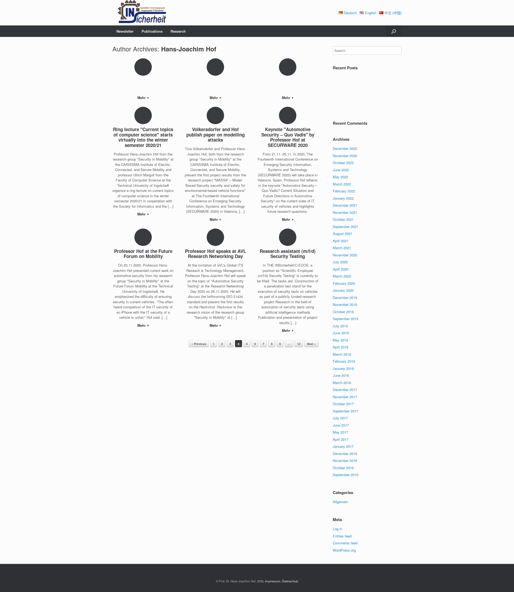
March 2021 (342, 247)
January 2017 (343, 446)
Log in (337, 528)
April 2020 (340, 269)
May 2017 (340, 432)
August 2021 (342, 233)
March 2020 (342, 276)
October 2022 (343, 162)
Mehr (142, 97)
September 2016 (345, 474)
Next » (311, 344)
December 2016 (345, 453)
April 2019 (340, 347)
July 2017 (340, 417)
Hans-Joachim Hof (188, 48)
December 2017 (345, 389)
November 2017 (345, 396)
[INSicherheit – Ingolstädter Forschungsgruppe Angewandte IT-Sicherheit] (139, 12)
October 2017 (343, 403)
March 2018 (342, 382)
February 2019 (344, 361)
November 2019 (345, 304)
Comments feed (345, 542)
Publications (152, 31)
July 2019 (340, 325)
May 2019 (340, 340)
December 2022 (345, 148)
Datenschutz (290, 581)
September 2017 (345, 410)
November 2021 (345, 212)
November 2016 (345, 460)
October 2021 (343, 219)
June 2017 (341, 425)
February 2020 (344, 283)
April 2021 (340, 240)
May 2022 (340, 176)
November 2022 (345, 155)
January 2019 (343, 368)
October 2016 (343, 467)
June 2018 (341, 375)
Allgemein (340, 501)
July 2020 (340, 261)
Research (178, 31)
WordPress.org (344, 550)
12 (298, 344)
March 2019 (342, 354)
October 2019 (343, 311)
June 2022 (341, 169)
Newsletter (125, 31)
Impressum (272, 581)
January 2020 (343, 290)
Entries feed (342, 535)
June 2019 (341, 332)
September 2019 (345, 318)
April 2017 (340, 439)
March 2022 (342, 184)
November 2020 (345, 254)
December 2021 (345, 205)
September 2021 (345, 226)
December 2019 (345, 297)
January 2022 (343, 198)
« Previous (198, 344)
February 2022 (344, 190)
